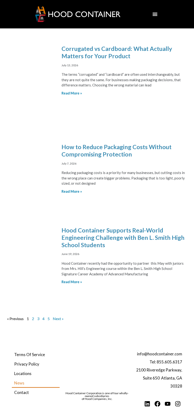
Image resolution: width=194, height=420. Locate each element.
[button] (155, 14)
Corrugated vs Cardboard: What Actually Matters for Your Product (117, 52)
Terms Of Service (29, 354)
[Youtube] (167, 403)
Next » (58, 318)
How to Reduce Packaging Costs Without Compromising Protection (117, 150)
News (19, 382)
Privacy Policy (26, 364)
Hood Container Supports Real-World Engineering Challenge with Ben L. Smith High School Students (123, 238)
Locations (22, 373)
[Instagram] (177, 403)
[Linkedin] (147, 403)
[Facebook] (157, 403)
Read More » (72, 93)
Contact (21, 392)
